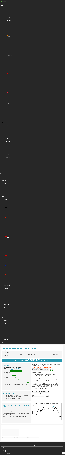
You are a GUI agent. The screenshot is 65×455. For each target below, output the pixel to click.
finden (5, 183)
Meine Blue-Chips (6, 339)
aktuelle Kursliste (8, 109)
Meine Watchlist (8, 157)
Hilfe (6, 128)
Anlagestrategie (6, 304)
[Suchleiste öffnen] (2, 3)
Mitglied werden (5, 447)
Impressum (4, 450)
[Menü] (2, 5)
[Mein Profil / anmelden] (4, 144)
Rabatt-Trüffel (9, 20)
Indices (7, 30)
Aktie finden (6, 288)
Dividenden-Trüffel (8, 119)
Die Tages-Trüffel (9, 17)
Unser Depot (7, 125)
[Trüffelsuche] (2, 173)
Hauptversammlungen (7, 285)
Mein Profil (5, 320)
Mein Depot (5, 323)
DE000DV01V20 (13, 369)
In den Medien (8, 141)
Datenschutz (4, 451)
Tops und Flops (6, 199)
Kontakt (7, 135)
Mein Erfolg (7, 154)
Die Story (7, 138)
